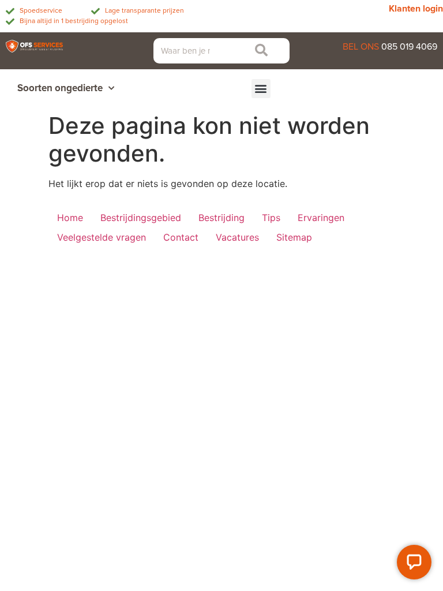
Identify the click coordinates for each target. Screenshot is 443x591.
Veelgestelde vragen (101, 237)
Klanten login (416, 8)
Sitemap (294, 237)
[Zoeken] (258, 50)
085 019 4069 (409, 47)
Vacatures (237, 237)
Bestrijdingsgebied (140, 217)
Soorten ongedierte (60, 88)
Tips (271, 217)
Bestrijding (221, 217)
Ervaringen (321, 217)
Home (70, 217)
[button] (261, 88)
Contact (180, 237)
